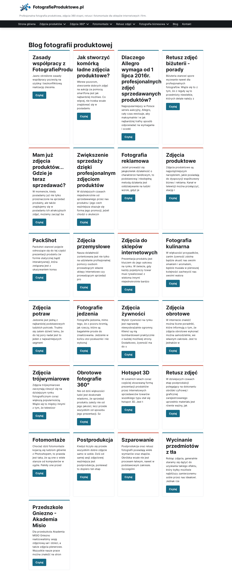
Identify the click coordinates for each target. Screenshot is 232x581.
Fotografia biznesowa (152, 24)
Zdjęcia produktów (50, 24)
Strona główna (27, 24)
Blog (175, 24)
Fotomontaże (100, 24)
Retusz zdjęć (123, 24)
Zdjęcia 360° (77, 24)
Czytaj (39, 95)
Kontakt (186, 24)
